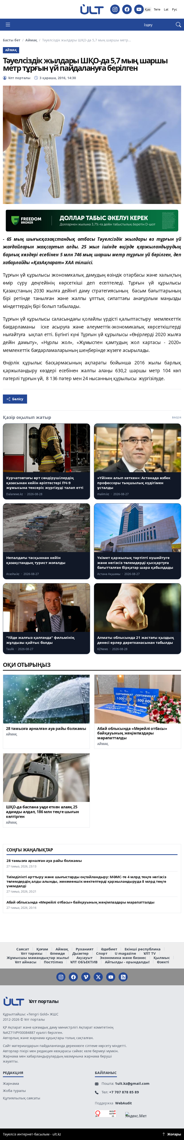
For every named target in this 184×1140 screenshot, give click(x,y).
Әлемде (57, 953)
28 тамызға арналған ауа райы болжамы (46, 728)
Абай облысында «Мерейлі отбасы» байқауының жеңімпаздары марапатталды (132, 733)
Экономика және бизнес (123, 957)
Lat (166, 9)
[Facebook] (127, 9)
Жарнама (11, 1083)
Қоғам (42, 949)
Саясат (22, 949)
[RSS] (123, 976)
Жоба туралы (14, 1090)
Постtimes (53, 962)
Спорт (101, 953)
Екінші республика (143, 949)
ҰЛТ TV (150, 953)
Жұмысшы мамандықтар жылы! (38, 957)
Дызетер (80, 953)
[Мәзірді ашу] (8, 25)
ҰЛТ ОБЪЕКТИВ (84, 962)
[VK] (85, 976)
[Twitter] (98, 976)
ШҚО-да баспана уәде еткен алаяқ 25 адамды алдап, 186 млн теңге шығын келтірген (42, 811)
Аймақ (31, 40)
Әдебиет (109, 949)
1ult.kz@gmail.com (132, 1083)
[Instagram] (115, 9)
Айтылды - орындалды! (127, 962)
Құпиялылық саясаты (21, 1098)
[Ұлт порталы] (92, 9)
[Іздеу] (178, 24)
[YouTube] (139, 9)
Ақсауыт (84, 957)
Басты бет (11, 40)
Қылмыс (162, 957)
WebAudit (123, 1103)
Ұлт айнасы (25, 962)
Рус (174, 9)
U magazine (125, 953)
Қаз (147, 9)
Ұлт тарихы (31, 953)
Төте (157, 9)
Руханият (84, 949)
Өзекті (163, 962)
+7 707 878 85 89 (124, 1092)
